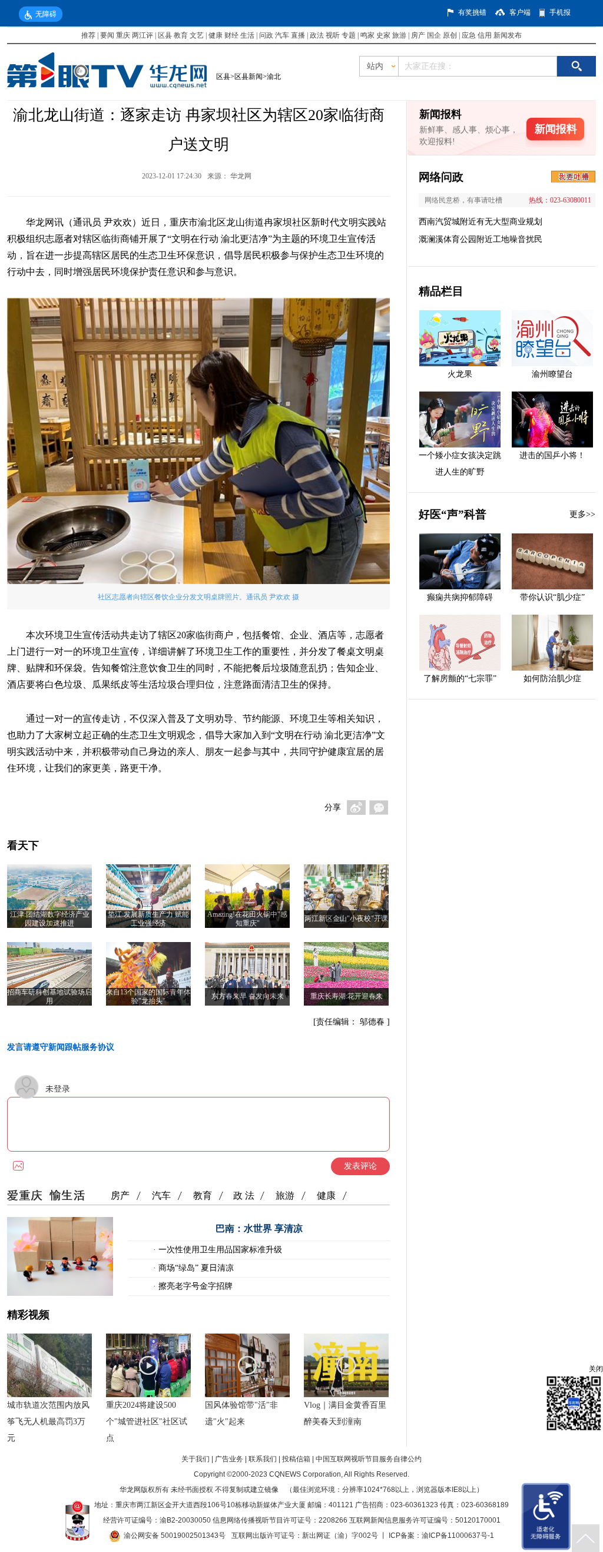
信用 (485, 35)
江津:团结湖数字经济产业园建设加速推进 (50, 918)
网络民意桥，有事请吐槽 (463, 200)
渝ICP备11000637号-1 (458, 1535)
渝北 (274, 76)
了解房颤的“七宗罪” (459, 678)
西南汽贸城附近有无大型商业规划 (480, 221)
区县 (165, 35)
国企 (434, 35)
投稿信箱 (296, 1459)
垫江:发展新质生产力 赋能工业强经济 (148, 918)
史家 (383, 35)
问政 (267, 35)
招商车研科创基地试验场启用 (49, 996)
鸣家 (367, 35)
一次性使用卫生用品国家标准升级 (219, 1249)
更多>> (582, 514)
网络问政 (441, 177)
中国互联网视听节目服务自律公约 (369, 1459)
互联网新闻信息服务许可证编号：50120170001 (425, 1520)
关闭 (596, 1369)
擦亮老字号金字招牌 (194, 1286)
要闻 (107, 35)
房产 (418, 35)
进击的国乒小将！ (552, 455)
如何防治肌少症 (552, 678)
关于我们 (195, 1459)
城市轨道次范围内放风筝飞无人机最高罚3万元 (48, 1421)
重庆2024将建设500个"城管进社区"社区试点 (146, 1421)
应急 (469, 35)
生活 (247, 35)
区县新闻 (248, 76)
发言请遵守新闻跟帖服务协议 (60, 1047)
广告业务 (229, 1459)
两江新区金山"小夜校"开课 (346, 918)
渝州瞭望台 (552, 374)
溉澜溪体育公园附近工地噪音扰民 (480, 239)
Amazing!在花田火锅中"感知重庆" (247, 918)
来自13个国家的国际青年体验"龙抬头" (148, 996)
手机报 (560, 12)
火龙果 (460, 374)
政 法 (243, 1195)
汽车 (282, 35)
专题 (349, 35)
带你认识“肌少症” (552, 597)
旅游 (399, 35)
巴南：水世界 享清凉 (259, 1228)
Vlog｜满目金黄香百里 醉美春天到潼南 (345, 1413)
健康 (215, 35)
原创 (450, 35)
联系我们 (263, 1459)
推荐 (88, 35)
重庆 (123, 35)
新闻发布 (507, 35)
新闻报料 (556, 129)
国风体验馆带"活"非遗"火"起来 (241, 1413)
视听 (333, 35)
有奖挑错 (472, 12)
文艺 (197, 35)
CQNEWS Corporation (305, 1474)
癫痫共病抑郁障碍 (460, 597)
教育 (181, 35)
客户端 (520, 12)
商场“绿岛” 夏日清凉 (195, 1268)
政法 (317, 35)
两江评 (142, 35)
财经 (231, 35)
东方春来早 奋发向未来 (247, 996)
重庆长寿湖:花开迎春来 (346, 996)
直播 (298, 35)
